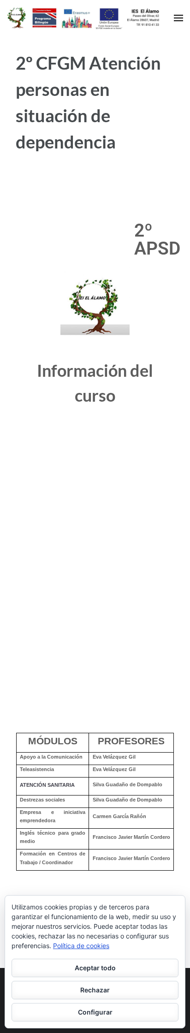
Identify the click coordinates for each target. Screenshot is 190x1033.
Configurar (95, 1012)
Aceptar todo (95, 968)
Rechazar (95, 990)
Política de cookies (81, 946)
